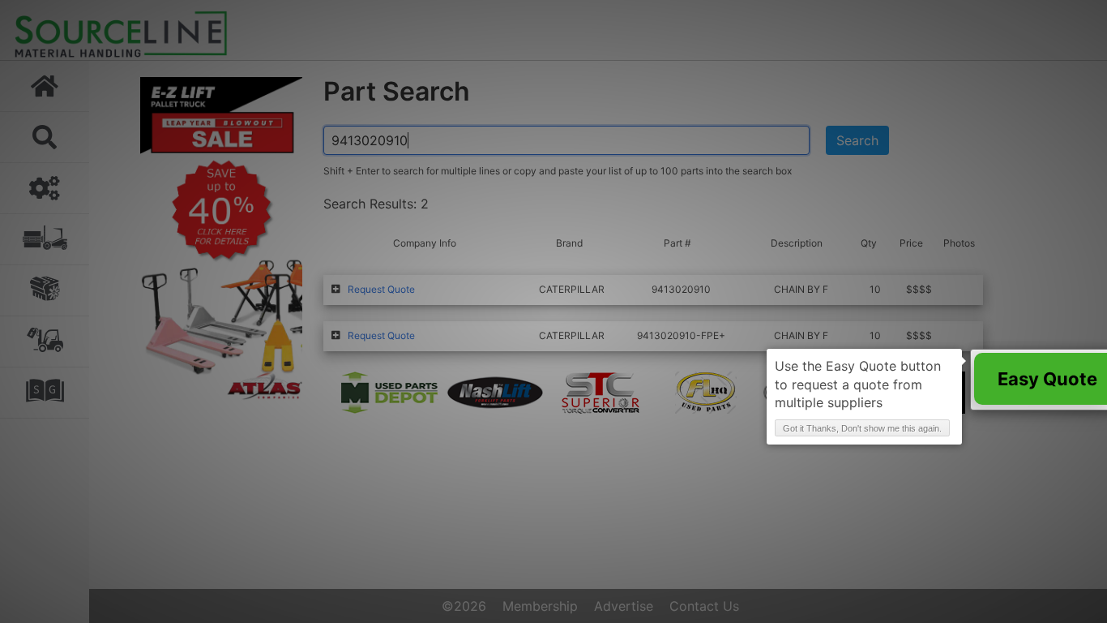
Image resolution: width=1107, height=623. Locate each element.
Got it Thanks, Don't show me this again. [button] (862, 428)
